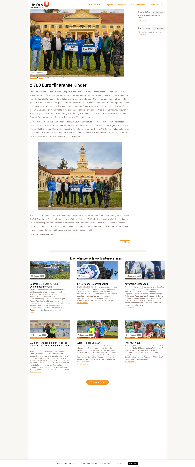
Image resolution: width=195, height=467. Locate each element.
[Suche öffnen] (161, 4)
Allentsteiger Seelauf (88, 342)
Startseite (33, 78)
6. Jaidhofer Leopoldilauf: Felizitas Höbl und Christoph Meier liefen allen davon (49, 345)
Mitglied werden (138, 4)
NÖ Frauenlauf (132, 342)
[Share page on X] (128, 242)
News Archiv (97, 382)
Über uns (154, 4)
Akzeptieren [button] (133, 463)
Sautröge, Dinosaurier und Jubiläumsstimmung (44, 285)
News (41, 78)
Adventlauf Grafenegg (136, 283)
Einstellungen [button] (120, 463)
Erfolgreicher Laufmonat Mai (92, 283)
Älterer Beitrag (145, 12)
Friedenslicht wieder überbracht (149, 32)
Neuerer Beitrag (145, 28)
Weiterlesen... (142, 20)
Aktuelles (122, 4)
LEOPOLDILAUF (94, 4)
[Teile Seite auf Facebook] (124, 242)
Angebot (109, 4)
